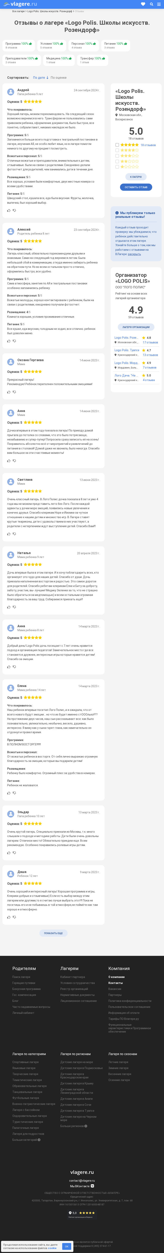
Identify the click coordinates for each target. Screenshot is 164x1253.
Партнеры (115, 995)
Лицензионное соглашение (78, 1000)
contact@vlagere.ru (82, 1180)
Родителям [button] (24, 968)
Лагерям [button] (69, 968)
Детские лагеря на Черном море (78, 1118)
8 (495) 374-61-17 (101, 1246)
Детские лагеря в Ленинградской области (76, 1091)
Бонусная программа (26, 989)
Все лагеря (18, 11)
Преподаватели (20, 60)
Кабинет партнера (72, 977)
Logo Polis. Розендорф (130, 337)
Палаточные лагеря (25, 1127)
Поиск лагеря (21, 977)
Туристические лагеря (27, 1121)
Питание (113, 45)
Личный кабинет (23, 1012)
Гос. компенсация (24, 995)
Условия (49, 45)
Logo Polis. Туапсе (127, 350)
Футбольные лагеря (25, 1098)
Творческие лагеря (25, 1074)
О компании (116, 977)
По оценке (59, 78)
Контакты (115, 983)
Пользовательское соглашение (129, 1006)
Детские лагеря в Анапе (76, 1098)
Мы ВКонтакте (80, 1186)
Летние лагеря (118, 1062)
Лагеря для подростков (28, 1133)
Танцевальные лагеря (27, 1092)
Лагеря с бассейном (26, 1109)
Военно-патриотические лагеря (33, 1104)
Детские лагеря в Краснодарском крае (74, 1075)
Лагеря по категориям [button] (29, 1054)
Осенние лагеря (119, 1080)
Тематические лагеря (27, 1080)
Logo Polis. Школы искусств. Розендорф (49, 11)
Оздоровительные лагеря (29, 1115)
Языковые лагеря (23, 1068)
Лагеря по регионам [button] (75, 1054)
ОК (66, 1246)
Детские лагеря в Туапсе (77, 1110)
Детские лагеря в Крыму (76, 1083)
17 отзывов (150, 342)
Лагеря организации (136, 327)
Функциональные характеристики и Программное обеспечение (129, 1028)
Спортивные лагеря (25, 1062)
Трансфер (90, 60)
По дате (39, 78)
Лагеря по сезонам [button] (122, 1054)
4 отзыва (149, 380)
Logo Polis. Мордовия (129, 363)
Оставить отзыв (136, 187)
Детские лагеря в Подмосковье (81, 1068)
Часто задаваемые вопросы (31, 1006)
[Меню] (159, 4)
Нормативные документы (77, 995)
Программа (17, 45)
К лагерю (136, 177)
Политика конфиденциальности (129, 1000)
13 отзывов (150, 355)
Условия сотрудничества (77, 983)
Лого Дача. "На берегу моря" (134, 375)
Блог (15, 1000)
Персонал (82, 45)
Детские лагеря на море (76, 1062)
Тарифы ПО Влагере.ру (123, 1018)
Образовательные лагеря (29, 1086)
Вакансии (114, 989)
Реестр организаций (74, 989)
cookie (52, 1248)
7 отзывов (149, 367)
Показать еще (53, 933)
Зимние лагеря (118, 1068)
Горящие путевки (23, 983)
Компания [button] (119, 968)
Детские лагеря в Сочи (75, 1104)
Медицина (57, 60)
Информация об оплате (124, 1012)
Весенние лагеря (119, 1074)
